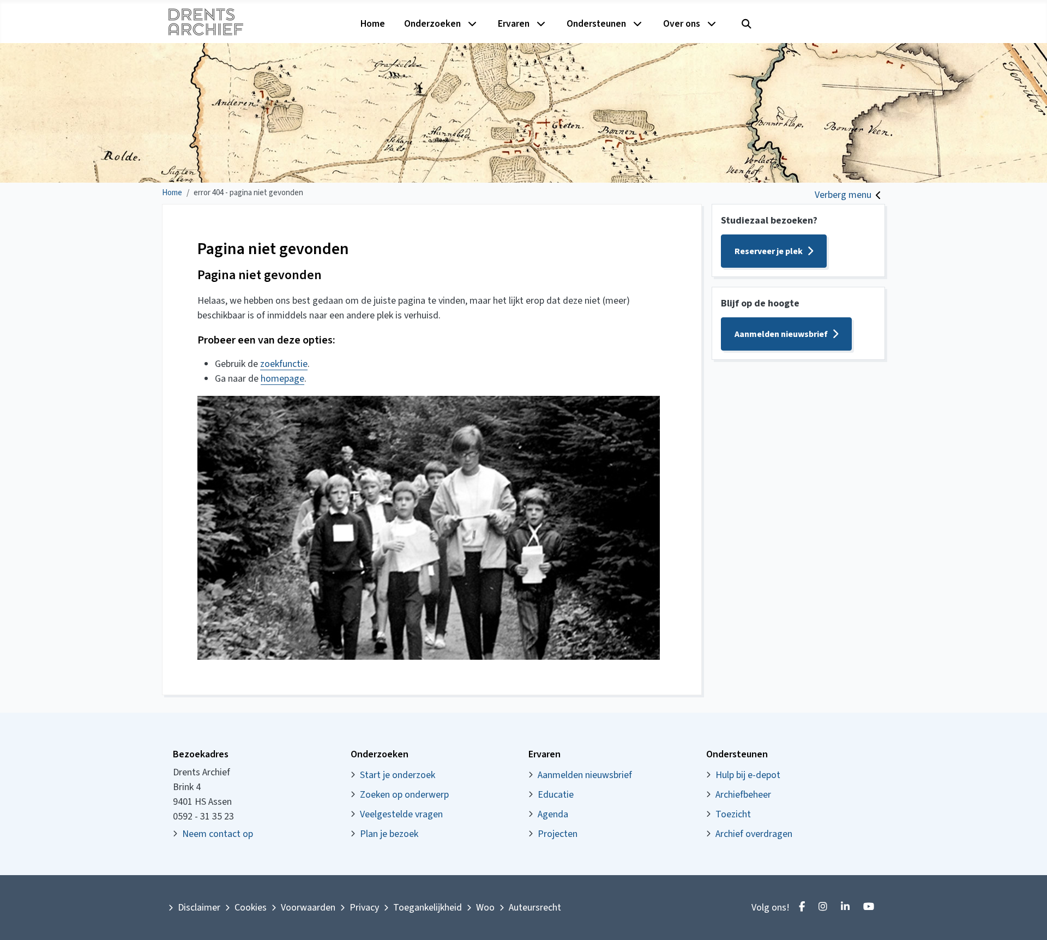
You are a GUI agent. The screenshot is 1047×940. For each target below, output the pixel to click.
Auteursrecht (535, 907)
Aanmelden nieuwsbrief (781, 334)
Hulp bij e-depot (747, 775)
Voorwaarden (308, 907)
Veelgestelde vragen (401, 814)
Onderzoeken (432, 24)
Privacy (364, 907)
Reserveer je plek (769, 251)
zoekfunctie (284, 364)
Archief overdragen (753, 834)
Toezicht (733, 814)
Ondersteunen (596, 24)
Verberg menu (843, 195)
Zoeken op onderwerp (404, 795)
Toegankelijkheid (427, 907)
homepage (282, 378)
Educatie (556, 795)
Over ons (681, 24)
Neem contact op (217, 834)
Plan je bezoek (389, 834)
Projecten (557, 834)
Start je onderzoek (397, 775)
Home (372, 24)
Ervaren (513, 24)
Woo (485, 907)
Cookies (250, 907)
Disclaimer (199, 907)
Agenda (553, 814)
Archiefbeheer (743, 795)
